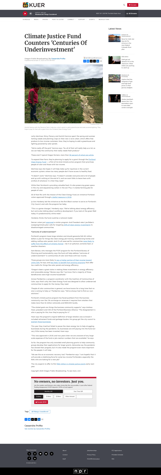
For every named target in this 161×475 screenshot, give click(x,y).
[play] (25, 14)
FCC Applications (117, 450)
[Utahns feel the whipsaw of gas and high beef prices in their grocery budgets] (114, 78)
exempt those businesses (41, 322)
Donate (133, 5)
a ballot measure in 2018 (61, 197)
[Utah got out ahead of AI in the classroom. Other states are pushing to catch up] (114, 60)
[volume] (30, 13)
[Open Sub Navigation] (31, 19)
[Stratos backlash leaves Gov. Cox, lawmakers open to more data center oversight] (114, 98)
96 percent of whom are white (81, 155)
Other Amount (70, 396)
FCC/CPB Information (93, 459)
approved (50, 222)
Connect (71, 19)
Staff (64, 459)
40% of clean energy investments (77, 225)
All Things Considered (39, 411)
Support (81, 19)
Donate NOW (42, 402)
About (64, 450)
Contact (65, 455)
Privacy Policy (91, 455)
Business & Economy (125, 75)
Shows (45, 19)
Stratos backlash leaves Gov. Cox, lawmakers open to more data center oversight (127, 103)
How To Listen (58, 19)
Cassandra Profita (58, 59)
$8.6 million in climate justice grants (71, 364)
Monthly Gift (48, 391)
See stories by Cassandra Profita (37, 429)
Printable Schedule (117, 455)
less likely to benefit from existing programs (67, 263)
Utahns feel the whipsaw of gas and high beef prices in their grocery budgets (126, 83)
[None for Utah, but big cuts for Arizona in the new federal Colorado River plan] (114, 38)
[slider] (33, 13)
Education (124, 56)
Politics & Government (125, 95)
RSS (113, 459)
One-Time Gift (78, 391)
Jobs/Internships (92, 450)
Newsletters (104, 19)
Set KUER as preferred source (93, 58)
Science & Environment (126, 35)
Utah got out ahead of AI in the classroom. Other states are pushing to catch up (127, 64)
